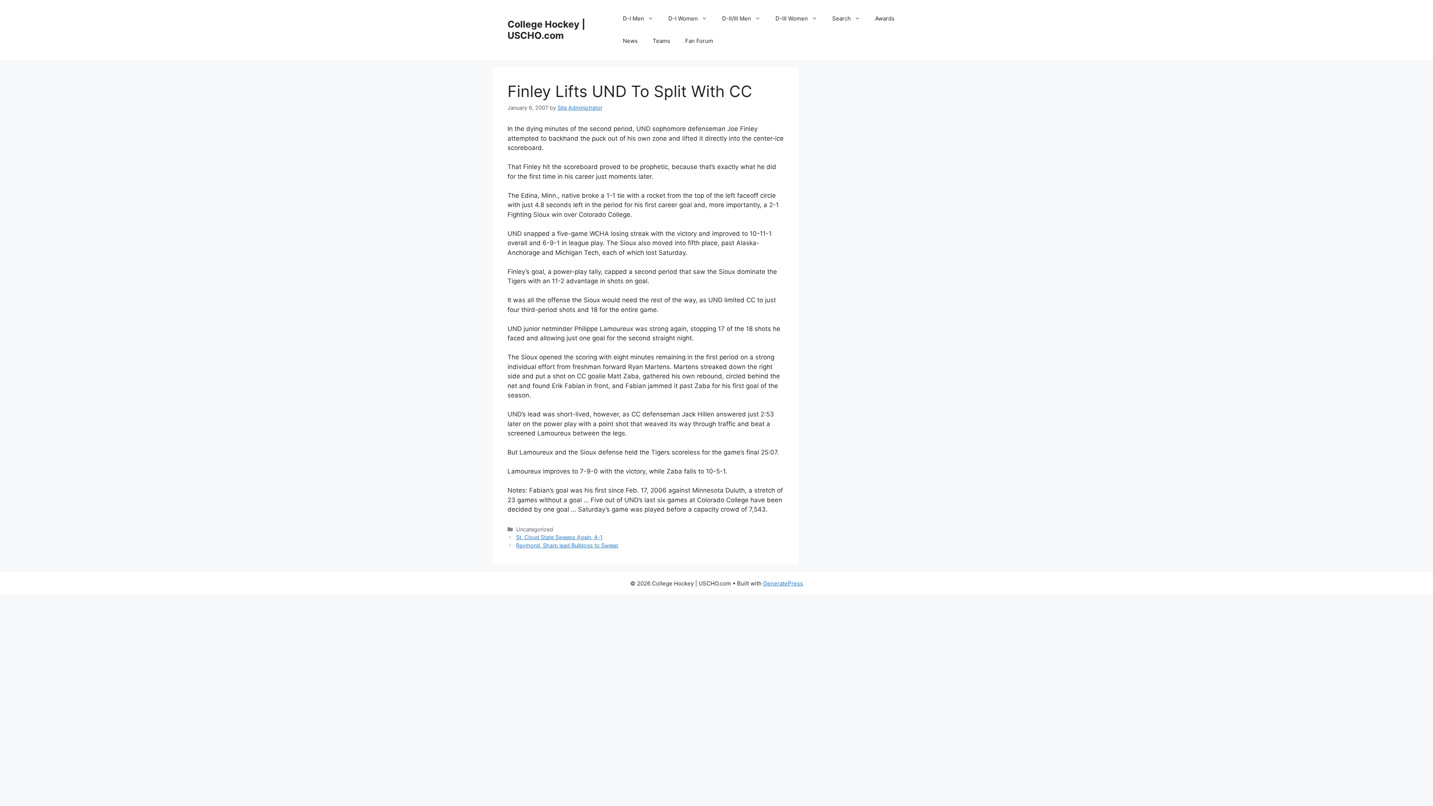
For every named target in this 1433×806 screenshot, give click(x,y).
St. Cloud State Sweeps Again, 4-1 (559, 537)
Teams (661, 40)
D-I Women (683, 18)
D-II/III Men (736, 18)
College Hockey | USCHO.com (546, 30)
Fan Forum (699, 40)
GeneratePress (783, 583)
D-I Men (633, 18)
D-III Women (791, 18)
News (630, 40)
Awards (885, 18)
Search (841, 18)
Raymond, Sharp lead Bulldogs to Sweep (567, 545)
